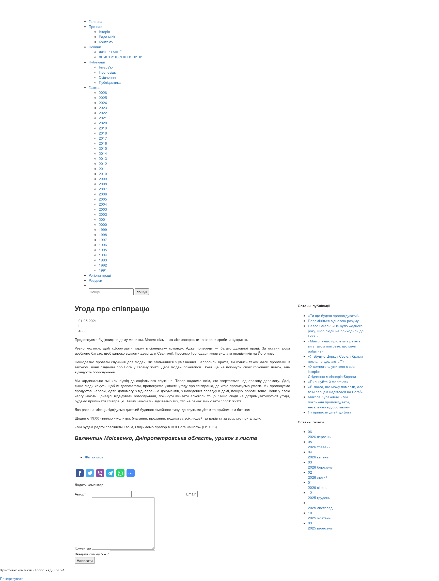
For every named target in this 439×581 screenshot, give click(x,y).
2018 (103, 133)
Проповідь (107, 72)
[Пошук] (91, 285)
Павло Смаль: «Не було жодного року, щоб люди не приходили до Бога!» (336, 330)
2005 (103, 199)
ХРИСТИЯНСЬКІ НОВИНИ (121, 56)
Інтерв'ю (106, 67)
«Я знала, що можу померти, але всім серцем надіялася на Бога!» (335, 389)
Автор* (80, 493)
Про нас (95, 26)
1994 (103, 254)
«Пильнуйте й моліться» (328, 381)
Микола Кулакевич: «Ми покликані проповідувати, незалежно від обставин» (329, 401)
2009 (103, 178)
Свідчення (107, 77)
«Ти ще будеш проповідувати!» (334, 315)
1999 (103, 229)
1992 (103, 265)
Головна (95, 21)
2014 (103, 153)
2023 (103, 107)
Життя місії (94, 456)
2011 (103, 168)
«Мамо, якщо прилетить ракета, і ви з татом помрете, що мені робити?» (335, 346)
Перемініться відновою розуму (333, 320)
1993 (103, 259)
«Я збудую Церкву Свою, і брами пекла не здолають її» (335, 359)
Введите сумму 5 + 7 (92, 553)
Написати (85, 560)
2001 (103, 219)
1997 (103, 239)
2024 (103, 102)
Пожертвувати (11, 578)
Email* (191, 493)
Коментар (83, 548)
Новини (95, 46)
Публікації (97, 61)
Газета (94, 87)
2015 (103, 148)
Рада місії (107, 36)
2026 (103, 92)
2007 (103, 188)
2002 (103, 214)
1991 (103, 270)
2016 (103, 143)
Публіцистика (110, 82)
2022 (103, 112)
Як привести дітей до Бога (329, 411)
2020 (103, 122)
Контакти (106, 41)
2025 (103, 97)
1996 (103, 244)
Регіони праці (100, 275)
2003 (103, 209)
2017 (103, 138)
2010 (103, 173)
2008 (103, 183)
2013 (103, 158)
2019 (103, 127)
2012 (103, 163)
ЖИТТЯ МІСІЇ (110, 51)
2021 (103, 117)
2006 (103, 193)
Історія (104, 31)
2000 (103, 224)
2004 (103, 204)
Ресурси (95, 280)
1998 (103, 234)
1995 (103, 249)
